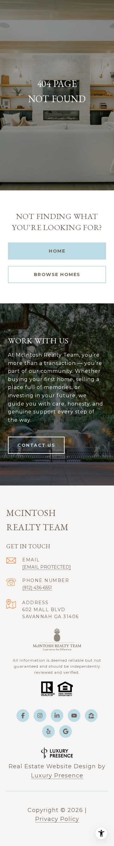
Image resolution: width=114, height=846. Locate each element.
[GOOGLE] (65, 731)
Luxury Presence (57, 775)
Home (57, 251)
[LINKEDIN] (57, 715)
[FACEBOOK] (22, 715)
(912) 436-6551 (37, 588)
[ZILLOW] (91, 715)
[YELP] (48, 731)
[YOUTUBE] (74, 715)
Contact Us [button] (36, 445)
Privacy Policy (57, 819)
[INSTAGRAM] (40, 715)
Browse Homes (57, 274)
